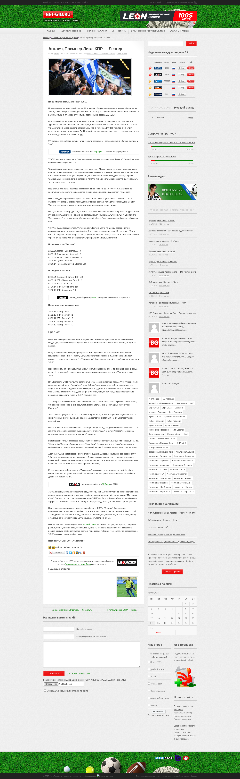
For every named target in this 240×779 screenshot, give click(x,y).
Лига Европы (178, 430)
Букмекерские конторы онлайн (148, 30)
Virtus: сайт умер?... (171, 383)
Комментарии (186, 2)
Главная (46, 38)
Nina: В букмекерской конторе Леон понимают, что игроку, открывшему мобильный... (179, 326)
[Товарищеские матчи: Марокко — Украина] (127, 597)
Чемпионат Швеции (183, 487)
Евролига (179, 408)
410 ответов (164, 224)
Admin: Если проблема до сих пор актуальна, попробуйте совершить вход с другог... (179, 341)
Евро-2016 (154, 408)
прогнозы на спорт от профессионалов (80, 776)
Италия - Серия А (157, 412)
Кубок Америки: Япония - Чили (162, 157)
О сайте (47, 2)
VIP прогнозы (119, 30)
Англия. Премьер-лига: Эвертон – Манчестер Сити (171, 143)
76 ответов (163, 245)
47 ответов (163, 265)
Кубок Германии (156, 421)
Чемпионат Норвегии (177, 474)
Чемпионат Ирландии (159, 465)
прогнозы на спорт (96, 30)
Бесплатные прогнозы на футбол (64, 38)
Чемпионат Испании (182, 465)
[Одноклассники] (74, 553)
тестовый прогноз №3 (159, 292)
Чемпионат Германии (159, 461)
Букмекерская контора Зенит (162, 220)
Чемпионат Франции (180, 483)
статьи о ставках (179, 30)
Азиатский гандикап (159, 698)
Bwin (94, 297)
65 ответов (163, 255)
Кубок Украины (172, 425)
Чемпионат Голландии (182, 461)
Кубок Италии (155, 425)
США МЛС (181, 443)
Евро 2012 (167, 408)
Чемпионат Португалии (160, 478)
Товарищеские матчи (158, 447)
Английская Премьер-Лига (161, 403)
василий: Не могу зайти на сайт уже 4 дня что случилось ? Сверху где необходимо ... (177, 356)
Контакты (69, 2)
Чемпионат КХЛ (177, 469)
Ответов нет (122, 53)
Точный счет (156, 684)
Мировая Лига (173, 434)
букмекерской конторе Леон (78, 564)
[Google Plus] (84, 553)
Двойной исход (157, 669)
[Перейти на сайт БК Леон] (74, 484)
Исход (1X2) (155, 662)
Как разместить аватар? (78, 673)
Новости (58, 2)
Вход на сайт (156, 2)
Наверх (194, 776)
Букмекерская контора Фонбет (163, 262)
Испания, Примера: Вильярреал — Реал (167, 303)
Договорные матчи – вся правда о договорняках (171, 231)
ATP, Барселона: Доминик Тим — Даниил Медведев (172, 313)
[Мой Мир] (77, 553)
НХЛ (186, 434)
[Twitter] (70, 553)
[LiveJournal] (80, 553)
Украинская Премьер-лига (161, 452)
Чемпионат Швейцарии (160, 487)
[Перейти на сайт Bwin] (62, 297)
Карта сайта (82, 2)
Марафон (98, 152)
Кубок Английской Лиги (174, 416)
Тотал (153, 677)
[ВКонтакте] (67, 553)
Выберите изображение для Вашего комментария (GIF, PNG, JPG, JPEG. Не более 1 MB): (84, 680)
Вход (191, 68)
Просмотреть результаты (158, 715)
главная (50, 30)
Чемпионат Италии (158, 469)
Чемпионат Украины (158, 483)
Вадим (56, 53)
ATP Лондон (154, 399)
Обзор (181, 68)
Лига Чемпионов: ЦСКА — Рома (121, 610)
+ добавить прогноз (70, 30)
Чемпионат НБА (156, 474)
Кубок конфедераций (159, 430)
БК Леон (106, 484)
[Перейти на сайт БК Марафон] (65, 152)
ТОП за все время (160, 107)
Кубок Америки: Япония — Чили (163, 282)
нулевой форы (89, 524)
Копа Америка (175, 412)
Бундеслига (181, 403)
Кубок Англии (155, 416)
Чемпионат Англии (185, 452)
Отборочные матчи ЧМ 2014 (162, 439)
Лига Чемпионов (156, 434)
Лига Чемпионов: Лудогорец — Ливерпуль (72, 610)
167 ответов (164, 234)
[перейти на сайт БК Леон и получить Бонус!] (127, 562)
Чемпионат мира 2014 (159, 492)
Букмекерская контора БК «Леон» (164, 241)
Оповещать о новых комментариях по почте (67, 691)
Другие (153, 705)
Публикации (171, 2)
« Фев (158, 632)
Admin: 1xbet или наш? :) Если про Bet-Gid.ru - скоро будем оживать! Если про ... (177, 371)
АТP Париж (168, 399)
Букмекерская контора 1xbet (162, 251)
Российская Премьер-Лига (161, 443)
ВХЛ (192, 403)
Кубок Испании (174, 421)
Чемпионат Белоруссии (160, 456)
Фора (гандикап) (157, 691)
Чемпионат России (183, 478)
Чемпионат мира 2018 (183, 492)
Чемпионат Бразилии (184, 456)
